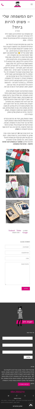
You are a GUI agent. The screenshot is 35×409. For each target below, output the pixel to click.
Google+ (25, 232)
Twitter (19, 230)
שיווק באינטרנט (17, 406)
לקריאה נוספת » (23, 384)
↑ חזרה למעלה (16, 232)
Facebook (12, 230)
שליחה (28, 357)
